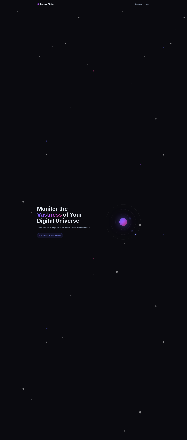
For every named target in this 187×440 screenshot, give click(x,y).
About (148, 4)
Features (138, 4)
